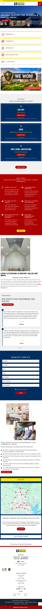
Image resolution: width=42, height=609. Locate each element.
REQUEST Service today (21, 607)
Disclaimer (16, 604)
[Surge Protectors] (3, 55)
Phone (4, 373)
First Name (5, 361)
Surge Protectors (11, 54)
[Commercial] (3, 41)
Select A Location (7, 381)
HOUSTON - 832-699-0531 (21, 557)
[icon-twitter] (22, 589)
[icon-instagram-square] (24, 589)
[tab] (21, 479)
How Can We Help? (6, 385)
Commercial (9, 41)
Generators (9, 48)
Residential (9, 34)
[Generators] (3, 48)
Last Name (5, 365)
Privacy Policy (24, 604)
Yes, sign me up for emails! (21, 389)
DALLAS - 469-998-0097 (21, 558)
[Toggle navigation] (3, 4)
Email (4, 369)
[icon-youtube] (19, 589)
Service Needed (6, 377)
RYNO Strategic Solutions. (30, 602)
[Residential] (3, 34)
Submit (21, 393)
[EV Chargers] (3, 61)
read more (3, 288)
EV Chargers (9, 61)
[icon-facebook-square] (17, 589)
